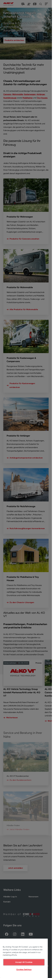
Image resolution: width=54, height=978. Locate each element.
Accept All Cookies (23, 962)
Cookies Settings (24, 969)
